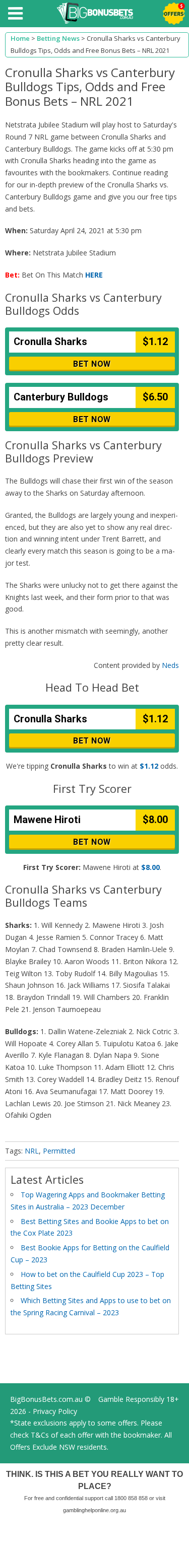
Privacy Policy (55, 1411)
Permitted (59, 1151)
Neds (170, 665)
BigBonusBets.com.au (46, 1399)
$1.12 (149, 766)
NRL (32, 1151)
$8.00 (150, 867)
